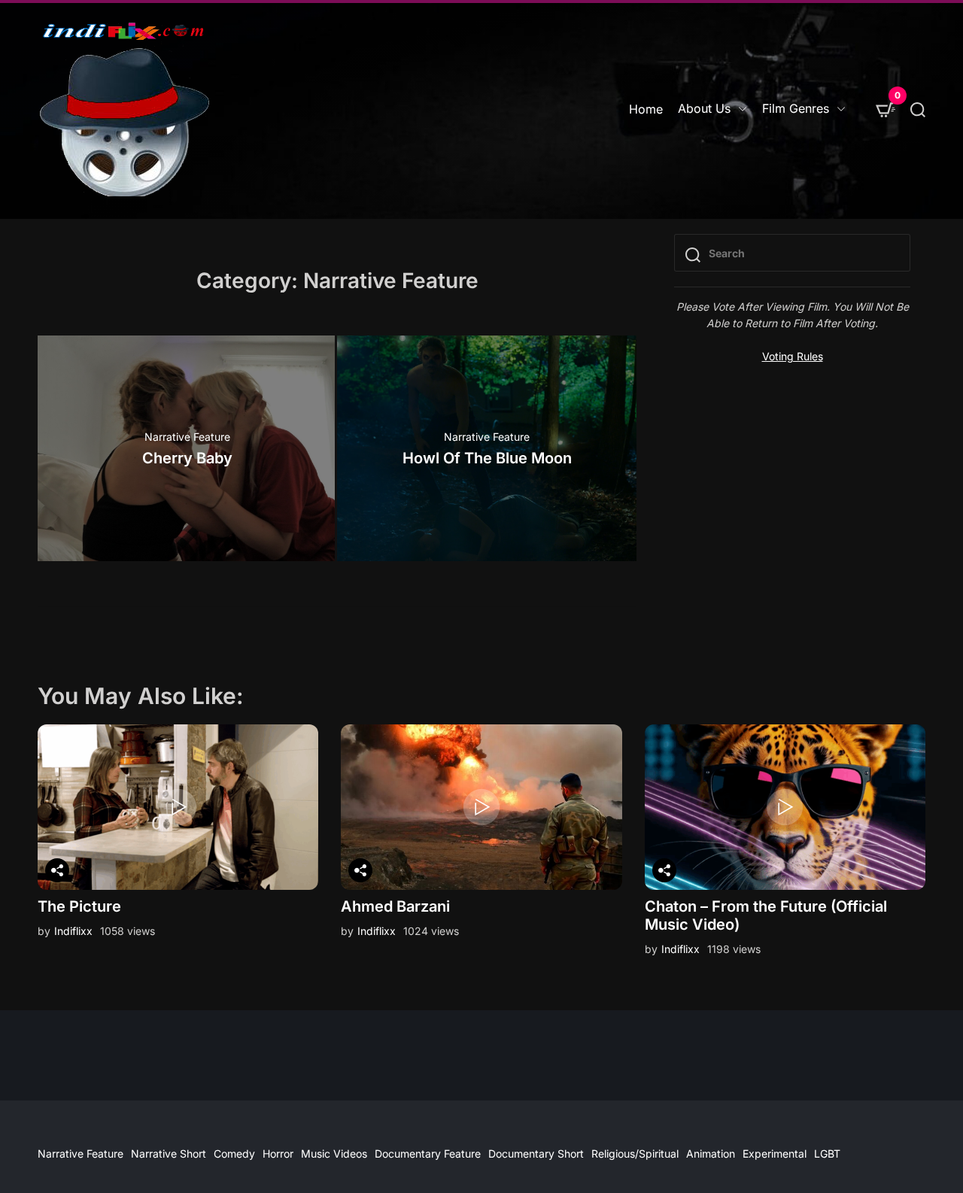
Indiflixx (73, 930)
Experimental (775, 1153)
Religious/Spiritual (635, 1153)
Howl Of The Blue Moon (487, 458)
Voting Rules (792, 356)
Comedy (234, 1153)
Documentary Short (536, 1153)
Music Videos (334, 1153)
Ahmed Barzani (395, 906)
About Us (704, 108)
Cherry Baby (187, 458)
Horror (278, 1153)
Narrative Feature (187, 436)
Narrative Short (168, 1153)
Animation (710, 1153)
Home (646, 109)
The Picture (79, 906)
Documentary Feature (428, 1153)
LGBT (827, 1153)
